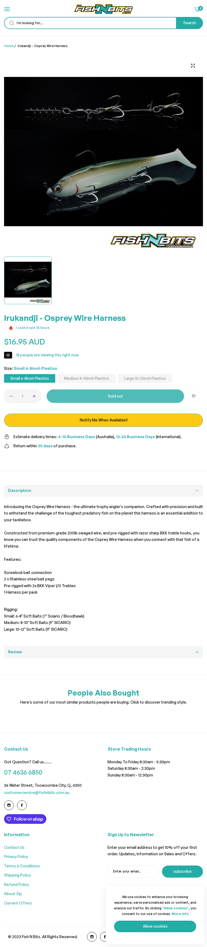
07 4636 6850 (23, 772)
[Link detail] (9, 805)
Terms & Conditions (22, 866)
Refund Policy (16, 884)
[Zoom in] (193, 65)
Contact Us (14, 847)
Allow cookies (155, 926)
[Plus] (34, 396)
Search (189, 22)
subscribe (183, 871)
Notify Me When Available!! (103, 420)
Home (8, 46)
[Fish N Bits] (103, 9)
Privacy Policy (16, 856)
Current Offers (18, 903)
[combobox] (103, 23)
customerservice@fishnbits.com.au (37, 792)
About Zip (13, 893)
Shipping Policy (17, 875)
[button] (193, 396)
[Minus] (11, 396)
